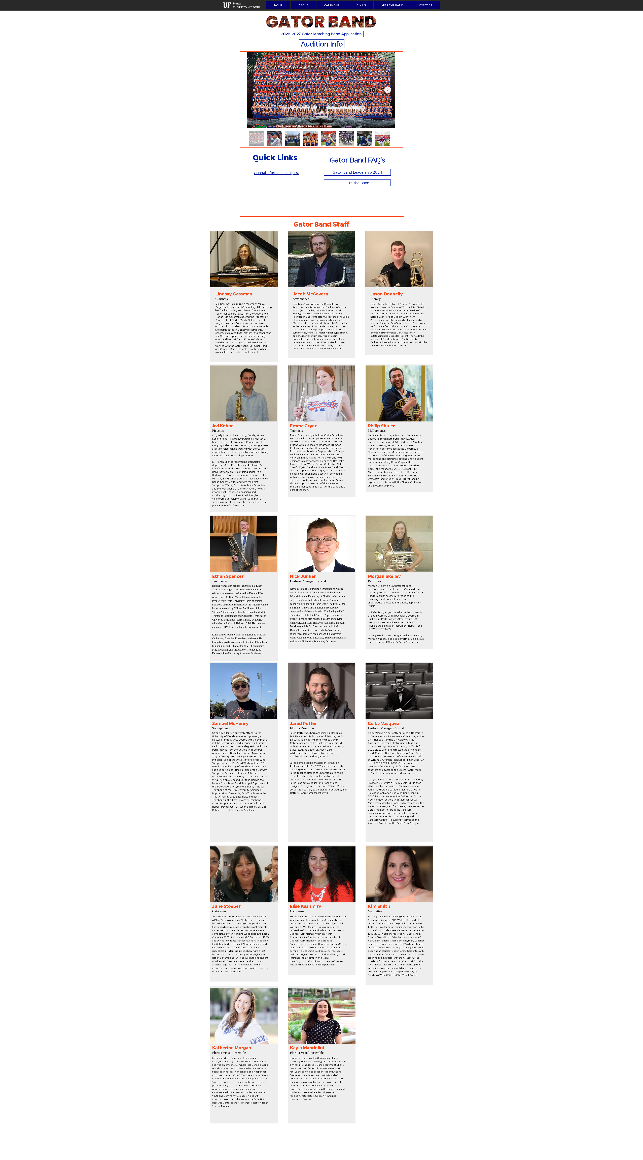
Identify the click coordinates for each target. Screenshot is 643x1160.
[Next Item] (387, 89)
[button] (303, 5)
